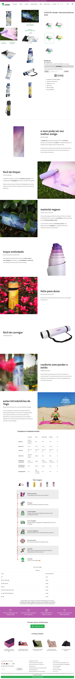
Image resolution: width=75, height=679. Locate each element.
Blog (41, 4)
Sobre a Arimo (56, 661)
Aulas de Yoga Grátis (33, 669)
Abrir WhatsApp (39, 626)
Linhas (20, 4)
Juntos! (26, 4)
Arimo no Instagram (57, 666)
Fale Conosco (55, 671)
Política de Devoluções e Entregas (36, 662)
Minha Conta (47, 4)
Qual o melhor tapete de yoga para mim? (61, 662)
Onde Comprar (34, 4)
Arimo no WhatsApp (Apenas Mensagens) (61, 664)
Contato (54, 4)
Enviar (66, 71)
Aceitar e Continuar (37, 677)
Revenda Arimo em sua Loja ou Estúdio (37, 671)
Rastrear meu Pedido (57, 669)
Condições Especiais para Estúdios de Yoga (37, 668)
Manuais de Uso (32, 666)
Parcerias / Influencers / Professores (36, 664)
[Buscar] (68, 4)
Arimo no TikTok (56, 668)
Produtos (15, 4)
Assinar (19, 669)
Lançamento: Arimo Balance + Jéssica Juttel (37, 0)
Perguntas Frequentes (33, 661)
